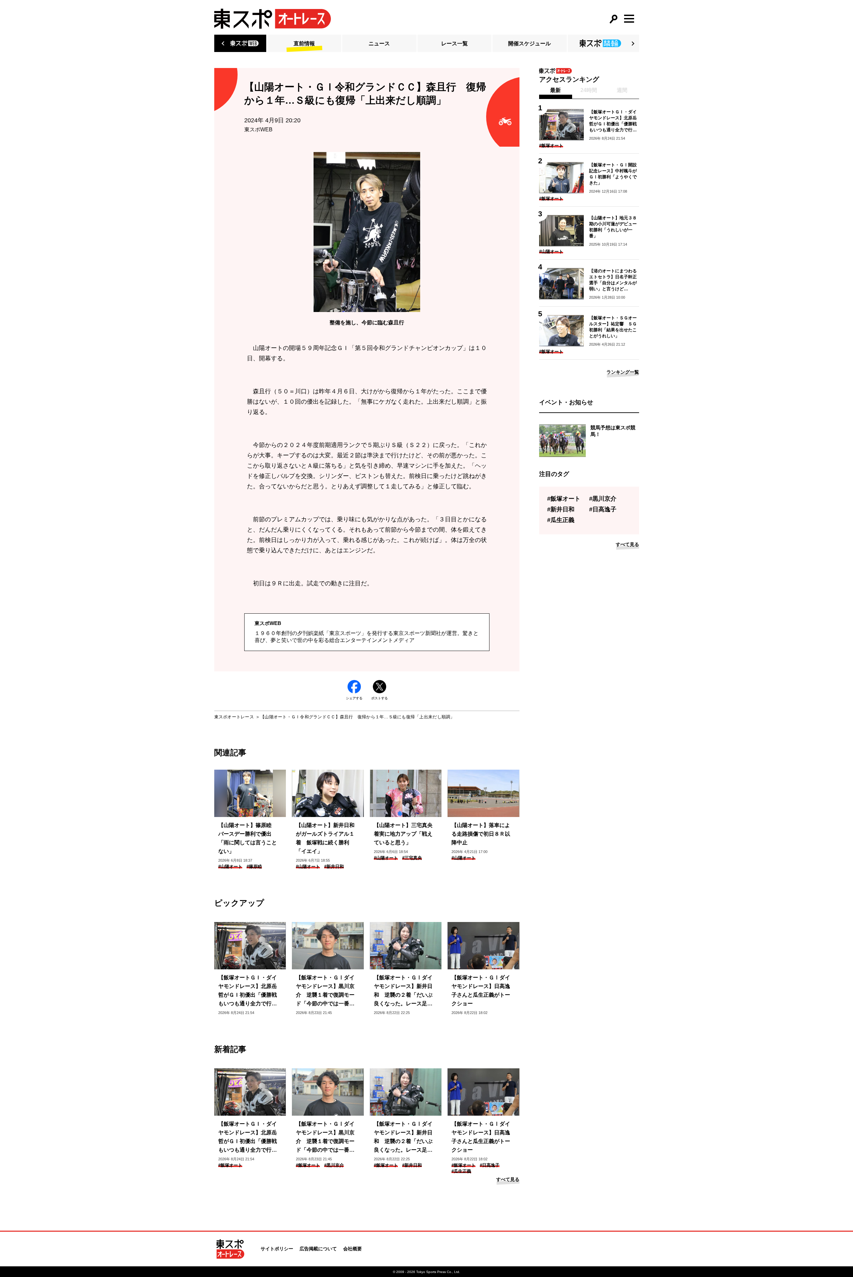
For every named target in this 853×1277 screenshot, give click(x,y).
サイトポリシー (277, 1248)
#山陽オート (230, 866)
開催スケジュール (529, 43)
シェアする (354, 698)
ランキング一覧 (622, 372)
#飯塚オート (230, 1165)
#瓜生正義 (461, 1171)
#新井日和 (334, 866)
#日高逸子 (489, 1165)
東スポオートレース (234, 716)
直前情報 (304, 43)
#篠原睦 (254, 866)
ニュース (379, 43)
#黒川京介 (334, 1165)
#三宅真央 (412, 857)
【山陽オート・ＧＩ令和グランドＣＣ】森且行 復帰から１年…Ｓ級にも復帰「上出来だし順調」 (357, 716)
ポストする (379, 698)
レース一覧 (454, 43)
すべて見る (507, 1179)
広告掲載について (318, 1248)
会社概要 (352, 1248)
